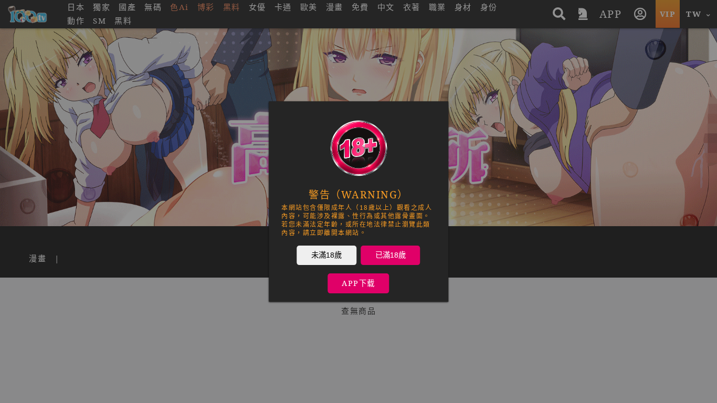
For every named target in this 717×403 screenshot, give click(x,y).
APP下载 (358, 283)
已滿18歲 (390, 255)
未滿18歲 (326, 255)
